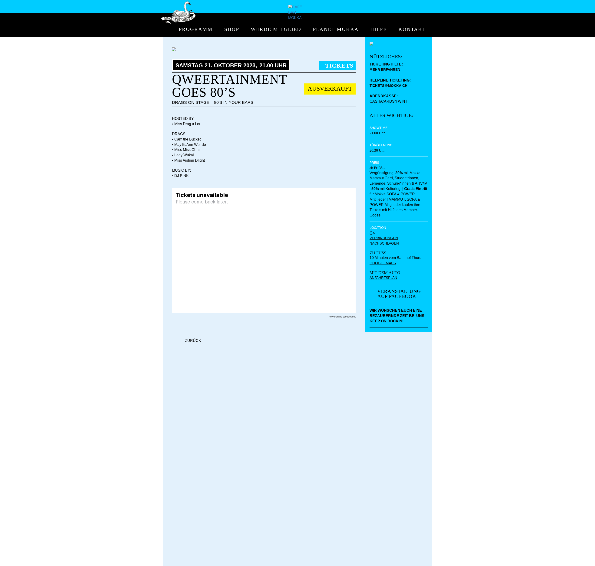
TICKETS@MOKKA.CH (388, 86)
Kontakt (412, 29)
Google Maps (383, 263)
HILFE (378, 29)
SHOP (231, 29)
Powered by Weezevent (342, 316)
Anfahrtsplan (383, 278)
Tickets (339, 65)
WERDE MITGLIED (276, 29)
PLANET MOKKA (336, 29)
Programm (196, 29)
